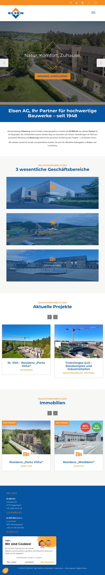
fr (95, 3)
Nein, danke (11, 562)
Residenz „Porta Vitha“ (26, 462)
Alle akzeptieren (47, 562)
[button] (5, 571)
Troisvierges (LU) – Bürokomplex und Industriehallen (78, 366)
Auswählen (29, 562)
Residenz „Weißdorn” (78, 462)
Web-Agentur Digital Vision (76, 568)
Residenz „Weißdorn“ (34, 76)
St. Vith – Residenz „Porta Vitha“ (26, 364)
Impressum (58, 568)
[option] (52, 62)
